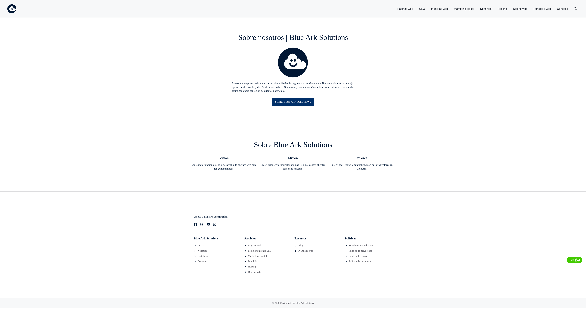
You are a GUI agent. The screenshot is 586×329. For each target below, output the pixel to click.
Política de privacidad (360, 250)
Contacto (562, 8)
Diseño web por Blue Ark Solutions (297, 303)
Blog (301, 245)
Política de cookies (359, 256)
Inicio (201, 245)
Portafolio (203, 256)
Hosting (502, 8)
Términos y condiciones (362, 245)
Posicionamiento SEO (259, 250)
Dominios (486, 8)
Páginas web (405, 8)
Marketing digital (464, 8)
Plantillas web (439, 8)
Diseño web (520, 8)
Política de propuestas (361, 261)
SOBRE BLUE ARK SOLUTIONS (293, 101)
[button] (575, 8)
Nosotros (202, 250)
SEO (422, 8)
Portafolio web (542, 8)
